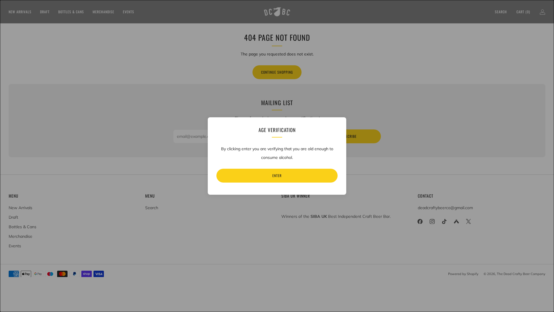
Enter (277, 175)
